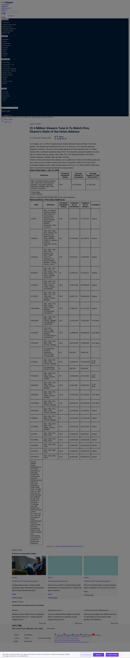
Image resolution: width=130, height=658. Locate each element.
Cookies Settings (86, 654)
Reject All (98, 654)
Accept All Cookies (112, 654)
